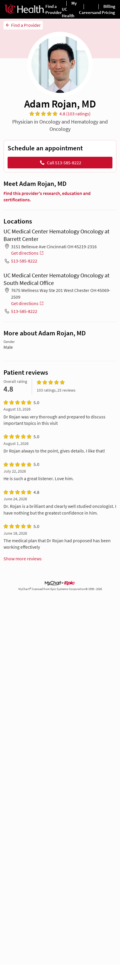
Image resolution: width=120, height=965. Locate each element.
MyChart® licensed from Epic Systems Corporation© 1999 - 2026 (60, 589)
